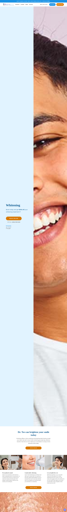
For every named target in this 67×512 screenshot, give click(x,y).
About (26, 4)
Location (22, 4)
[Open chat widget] (65, 510)
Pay (52, 4)
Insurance (17, 4)
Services (31, 4)
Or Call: (13, 222)
